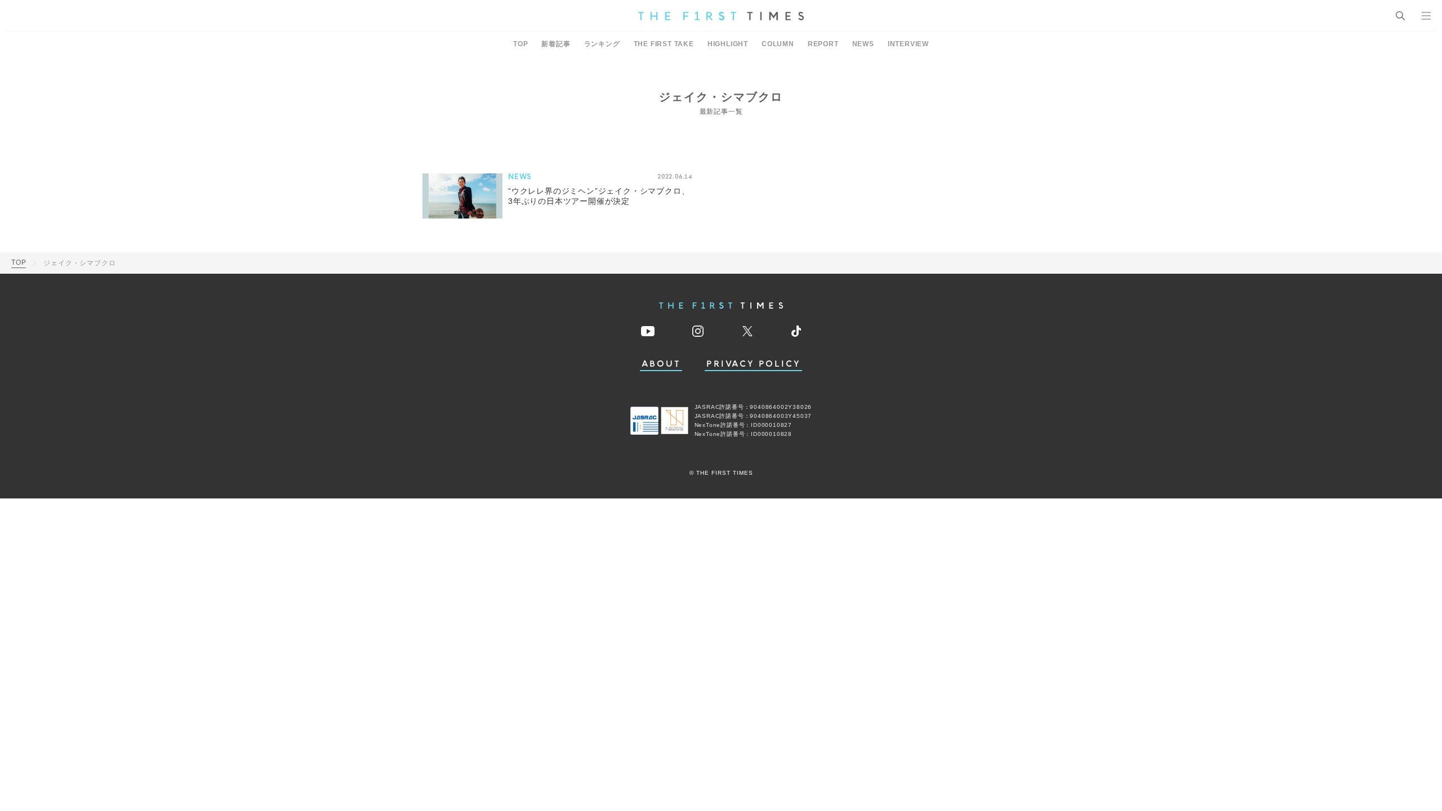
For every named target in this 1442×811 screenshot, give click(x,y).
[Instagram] (698, 331)
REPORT (823, 44)
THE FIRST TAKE (664, 44)
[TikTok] (796, 331)
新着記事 (555, 44)
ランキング (602, 44)
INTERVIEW (908, 44)
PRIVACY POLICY (753, 364)
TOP (520, 44)
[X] (747, 331)
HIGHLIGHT (727, 44)
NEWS (863, 44)
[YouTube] (648, 331)
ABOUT (661, 364)
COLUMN (778, 44)
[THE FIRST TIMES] (721, 15)
